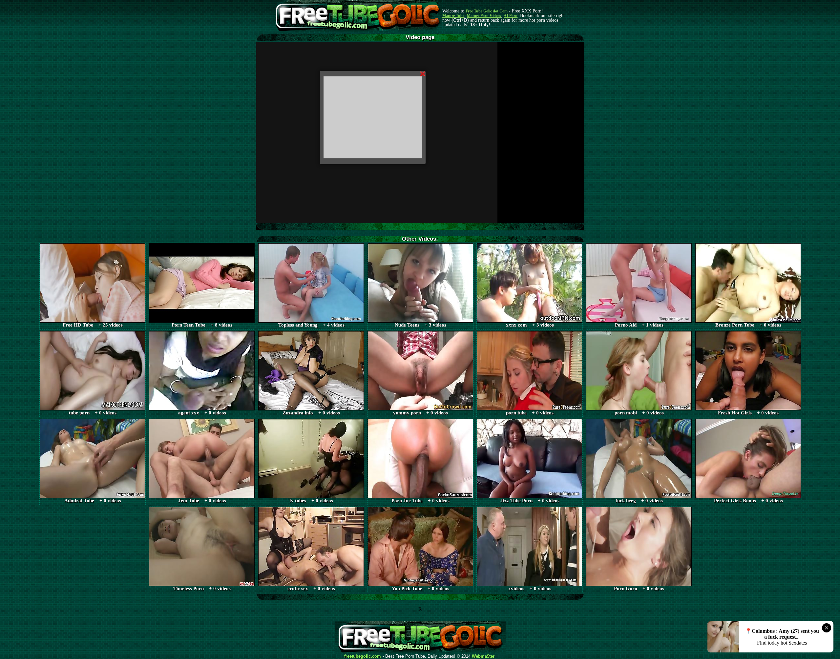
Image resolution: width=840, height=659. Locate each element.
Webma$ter (483, 656)
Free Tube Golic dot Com (487, 11)
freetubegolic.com (362, 656)
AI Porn (510, 15)
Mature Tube (453, 15)
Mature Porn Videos (484, 15)
